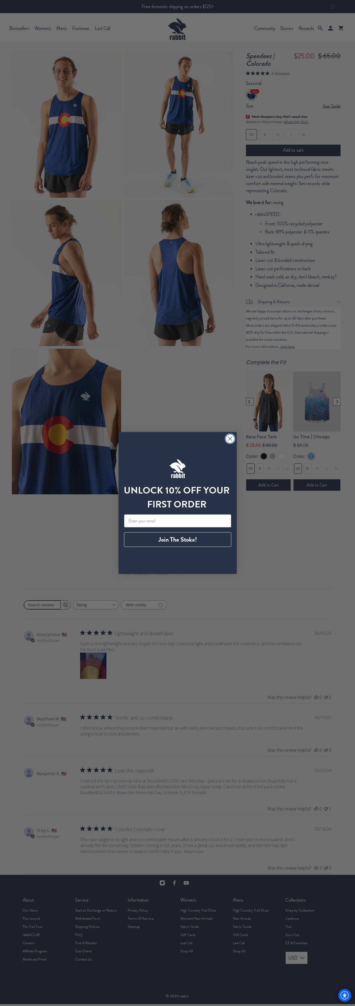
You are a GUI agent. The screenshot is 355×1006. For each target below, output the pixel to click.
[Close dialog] (230, 438)
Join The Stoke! (177, 539)
